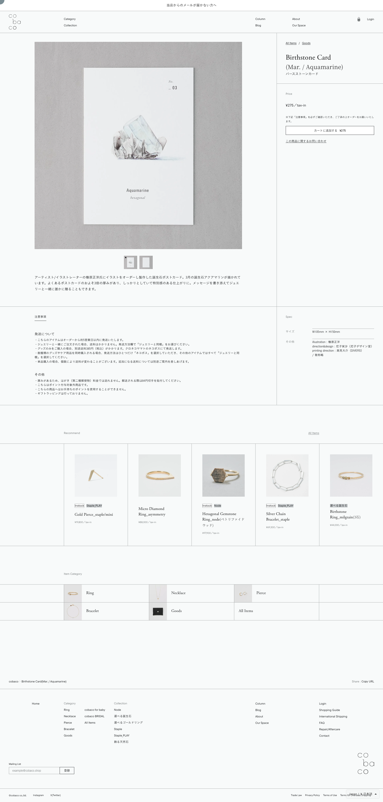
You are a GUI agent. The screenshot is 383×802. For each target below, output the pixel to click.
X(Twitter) (55, 795)
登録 (67, 770)
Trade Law (296, 795)
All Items (291, 43)
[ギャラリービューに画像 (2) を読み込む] (146, 262)
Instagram (38, 795)
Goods (306, 43)
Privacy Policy (312, 795)
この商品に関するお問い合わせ (306, 141)
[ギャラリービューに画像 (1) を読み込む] (130, 262)
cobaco (13, 681)
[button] (70, 19)
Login (370, 19)
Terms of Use (330, 795)
